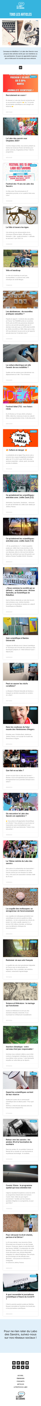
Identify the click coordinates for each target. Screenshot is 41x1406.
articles (20, 1384)
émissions (20, 1378)
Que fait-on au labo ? (15, 770)
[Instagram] (22, 1363)
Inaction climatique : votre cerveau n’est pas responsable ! (19, 1048)
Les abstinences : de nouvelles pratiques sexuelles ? (19, 312)
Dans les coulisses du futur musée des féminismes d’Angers (20, 728)
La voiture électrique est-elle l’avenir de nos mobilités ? (18, 366)
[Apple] (22, 1367)
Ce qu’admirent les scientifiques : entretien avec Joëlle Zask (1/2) (20, 539)
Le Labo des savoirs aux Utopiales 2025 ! (16, 139)
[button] (20, 67)
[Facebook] (14, 1363)
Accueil (20, 1375)
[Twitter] (18, 1363)
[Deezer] (18, 1367)
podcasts (20, 1381)
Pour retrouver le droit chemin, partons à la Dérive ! (19, 1236)
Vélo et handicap (13, 270)
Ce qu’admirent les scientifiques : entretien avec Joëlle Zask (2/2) (20, 496)
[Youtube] (27, 1363)
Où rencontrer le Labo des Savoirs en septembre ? (17, 814)
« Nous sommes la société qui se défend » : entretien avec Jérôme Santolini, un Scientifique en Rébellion (20, 591)
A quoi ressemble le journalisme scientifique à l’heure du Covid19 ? (20, 1296)
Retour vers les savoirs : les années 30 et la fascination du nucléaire (19, 1141)
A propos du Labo (20, 1387)
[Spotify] (14, 1367)
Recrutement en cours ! (16, 95)
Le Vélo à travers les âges (17, 227)
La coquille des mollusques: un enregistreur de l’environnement (20, 909)
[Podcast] (27, 1367)
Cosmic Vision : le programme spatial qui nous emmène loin (19, 1186)
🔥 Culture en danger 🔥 (16, 450)
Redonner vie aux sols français (19, 960)
